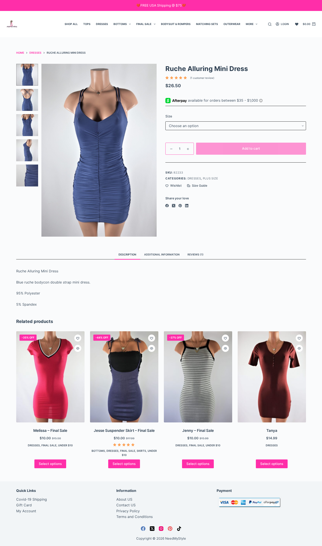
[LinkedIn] (186, 205)
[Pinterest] (180, 205)
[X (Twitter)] (173, 205)
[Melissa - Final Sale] (50, 376)
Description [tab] (127, 254)
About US (124, 499)
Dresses (102, 24)
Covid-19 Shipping (31, 499)
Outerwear (231, 24)
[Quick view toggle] (77, 348)
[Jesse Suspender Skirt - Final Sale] (124, 376)
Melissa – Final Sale (50, 430)
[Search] (269, 24)
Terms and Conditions (134, 516)
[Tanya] (272, 376)
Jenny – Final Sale (198, 430)
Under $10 (65, 445)
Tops (86, 24)
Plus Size (210, 178)
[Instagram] (161, 528)
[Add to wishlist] (77, 338)
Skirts (141, 450)
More (249, 24)
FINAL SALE (143, 24)
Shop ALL (71, 24)
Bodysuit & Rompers (176, 24)
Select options (50, 464)
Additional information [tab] (162, 254)
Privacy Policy (128, 511)
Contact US (126, 505)
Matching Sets (207, 24)
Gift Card (24, 505)
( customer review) (202, 78)
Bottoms (120, 24)
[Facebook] (167, 205)
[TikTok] (179, 528)
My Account (26, 511)
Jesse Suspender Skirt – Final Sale (124, 430)
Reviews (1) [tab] (195, 254)
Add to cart (251, 148)
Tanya (271, 430)
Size (168, 116)
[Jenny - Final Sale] (198, 376)
